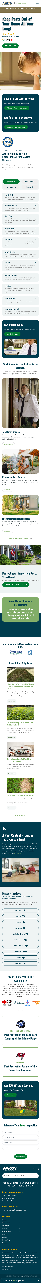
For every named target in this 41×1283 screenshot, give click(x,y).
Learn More (17, 853)
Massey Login (6, 1269)
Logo (16, 652)
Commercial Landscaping (20, 311)
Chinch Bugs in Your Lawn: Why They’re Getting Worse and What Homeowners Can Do (20, 674)
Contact (4, 1237)
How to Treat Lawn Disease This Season (20, 785)
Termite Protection (20, 207)
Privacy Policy (6, 1240)
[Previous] (18, 1009)
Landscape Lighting (20, 277)
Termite (4, 1220)
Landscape (5, 1225)
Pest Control (29, 181)
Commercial (30, 187)
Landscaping (11, 187)
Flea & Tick (20, 219)
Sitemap (5, 1243)
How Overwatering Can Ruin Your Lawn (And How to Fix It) (20, 712)
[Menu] (37, 3)
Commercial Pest (20, 300)
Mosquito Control (20, 231)
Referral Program (7, 1266)
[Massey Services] (7, 3)
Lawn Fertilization (20, 254)
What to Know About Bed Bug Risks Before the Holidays (20, 749)
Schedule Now (20, 1156)
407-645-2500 (7, 1200)
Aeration (20, 265)
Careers (4, 1234)
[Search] (4, 1175)
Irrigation (20, 289)
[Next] (22, 1009)
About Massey (6, 1231)
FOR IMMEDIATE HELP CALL (20, 8)
